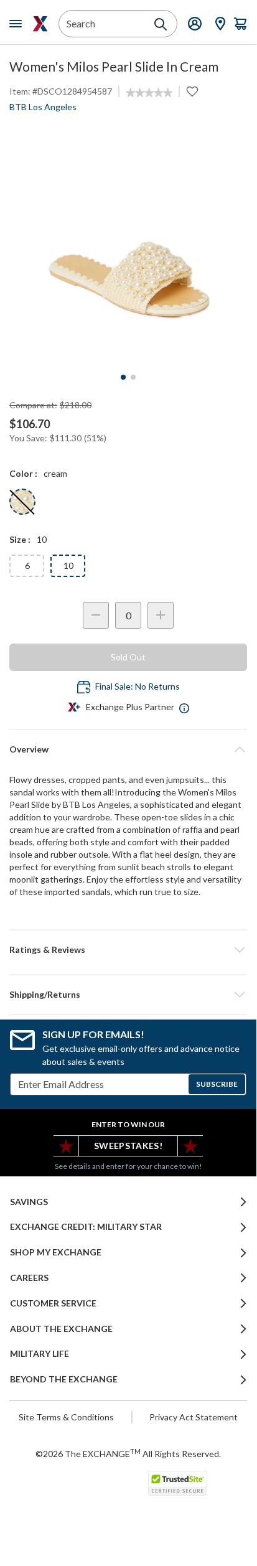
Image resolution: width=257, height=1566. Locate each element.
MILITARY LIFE (39, 1354)
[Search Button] (160, 24)
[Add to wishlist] (192, 91)
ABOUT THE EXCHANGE (61, 1329)
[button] (128, 950)
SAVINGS (29, 1202)
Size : (19, 539)
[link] (149, 93)
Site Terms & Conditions (66, 1417)
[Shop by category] (18, 23)
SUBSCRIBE (217, 1084)
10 (68, 565)
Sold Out (128, 657)
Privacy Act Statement (193, 1417)
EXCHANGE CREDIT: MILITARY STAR (86, 1227)
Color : (23, 473)
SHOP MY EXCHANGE (55, 1252)
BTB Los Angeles (43, 106)
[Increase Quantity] (160, 615)
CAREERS (29, 1278)
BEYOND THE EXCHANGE (64, 1379)
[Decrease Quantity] (96, 615)
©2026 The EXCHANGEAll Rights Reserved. (128, 1453)
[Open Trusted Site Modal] (177, 1483)
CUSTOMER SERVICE (53, 1303)
